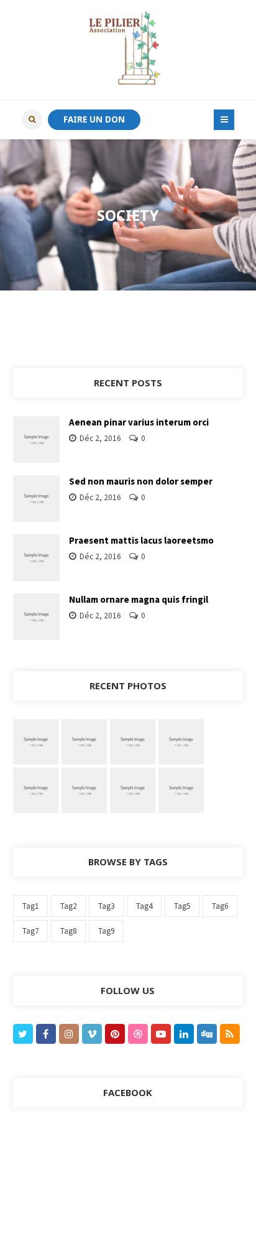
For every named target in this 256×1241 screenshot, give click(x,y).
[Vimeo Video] (132, 740)
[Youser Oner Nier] (35, 740)
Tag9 (106, 931)
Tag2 (68, 906)
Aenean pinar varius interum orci (139, 422)
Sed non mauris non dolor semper (141, 481)
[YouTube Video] (84, 740)
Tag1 (30, 906)
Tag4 (144, 906)
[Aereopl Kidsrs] (181, 740)
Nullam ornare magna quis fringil (138, 599)
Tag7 (30, 931)
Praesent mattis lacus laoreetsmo (141, 540)
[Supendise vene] (84, 789)
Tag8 (68, 931)
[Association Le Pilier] (128, 50)
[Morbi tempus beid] (181, 789)
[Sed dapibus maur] (132, 789)
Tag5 (182, 906)
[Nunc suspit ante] (35, 789)
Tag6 (220, 906)
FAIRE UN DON (94, 119)
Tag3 (106, 906)
